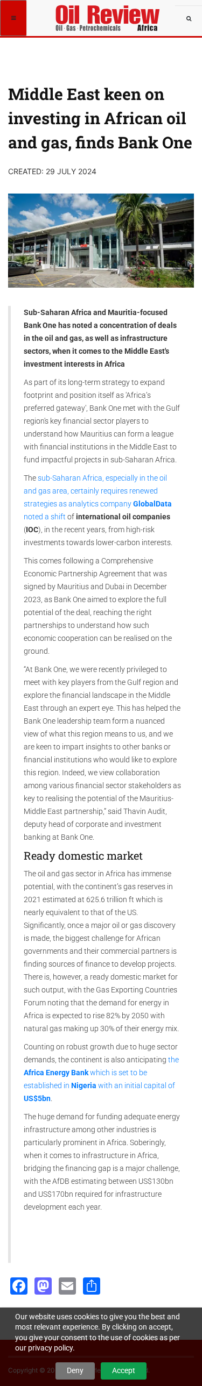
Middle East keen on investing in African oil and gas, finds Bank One (100, 118)
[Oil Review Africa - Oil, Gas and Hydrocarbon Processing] (109, 13)
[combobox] (188, 18)
